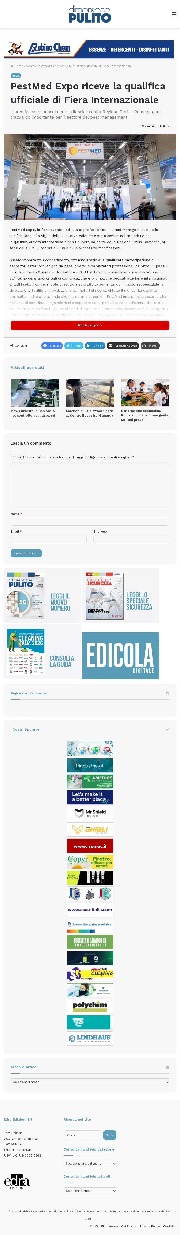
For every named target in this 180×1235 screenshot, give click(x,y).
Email (16, 531)
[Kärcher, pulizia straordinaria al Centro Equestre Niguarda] (90, 392)
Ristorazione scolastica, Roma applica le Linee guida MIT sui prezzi (144, 415)
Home (18, 66)
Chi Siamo (128, 1226)
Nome (16, 514)
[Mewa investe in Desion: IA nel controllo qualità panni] (35, 392)
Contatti (169, 1226)
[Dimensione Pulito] (90, 14)
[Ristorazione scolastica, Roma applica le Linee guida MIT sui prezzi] (145, 392)
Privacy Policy (149, 1226)
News (30, 66)
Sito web (100, 531)
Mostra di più (89, 325)
